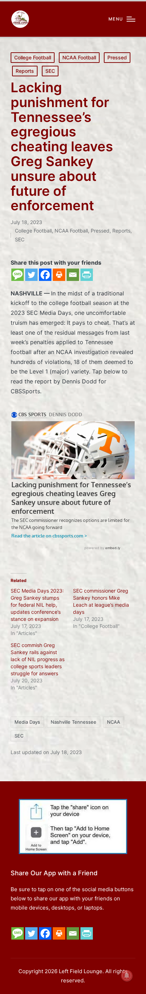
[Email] (73, 275)
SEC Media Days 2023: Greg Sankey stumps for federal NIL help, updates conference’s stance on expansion (37, 605)
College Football (32, 57)
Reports (25, 71)
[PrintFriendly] (86, 275)
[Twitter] (31, 275)
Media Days (27, 722)
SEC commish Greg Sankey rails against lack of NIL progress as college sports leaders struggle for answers (37, 659)
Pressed (117, 57)
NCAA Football (79, 57)
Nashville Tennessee (73, 722)
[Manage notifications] (127, 975)
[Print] (59, 275)
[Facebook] (45, 275)
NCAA (113, 722)
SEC (50, 71)
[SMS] (17, 275)
